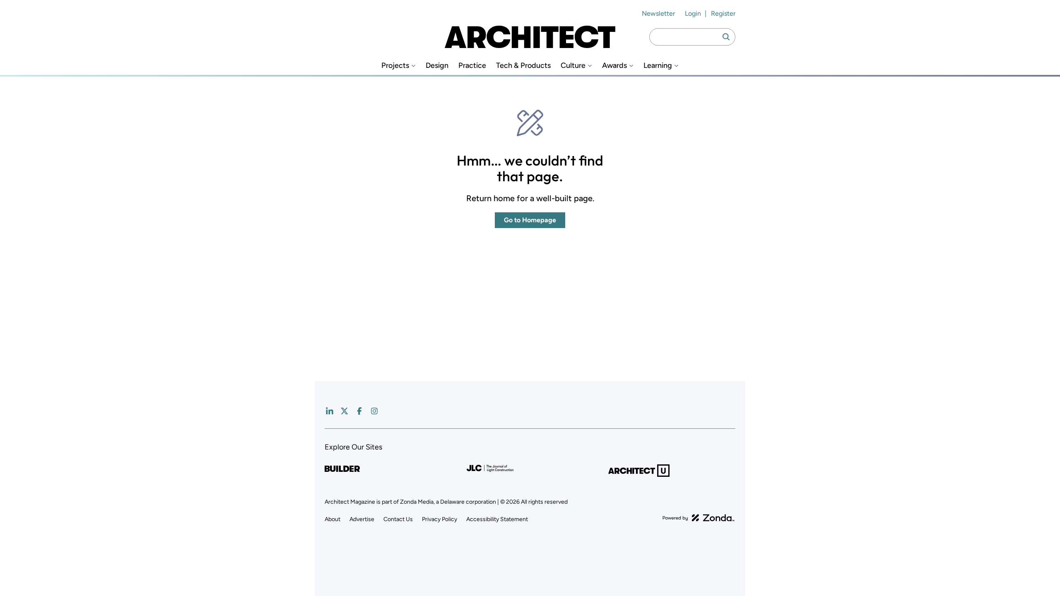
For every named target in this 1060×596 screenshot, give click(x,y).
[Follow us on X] (344, 411)
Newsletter (658, 13)
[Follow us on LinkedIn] (330, 411)
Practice (472, 65)
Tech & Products (523, 65)
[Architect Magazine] (530, 37)
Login (693, 13)
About (332, 519)
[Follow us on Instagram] (374, 411)
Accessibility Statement (497, 519)
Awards (614, 65)
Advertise (361, 519)
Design (437, 65)
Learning (657, 65)
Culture (573, 65)
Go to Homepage (530, 220)
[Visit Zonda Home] (698, 517)
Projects (395, 65)
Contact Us (398, 519)
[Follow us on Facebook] (359, 411)
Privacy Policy (439, 519)
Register (723, 13)
